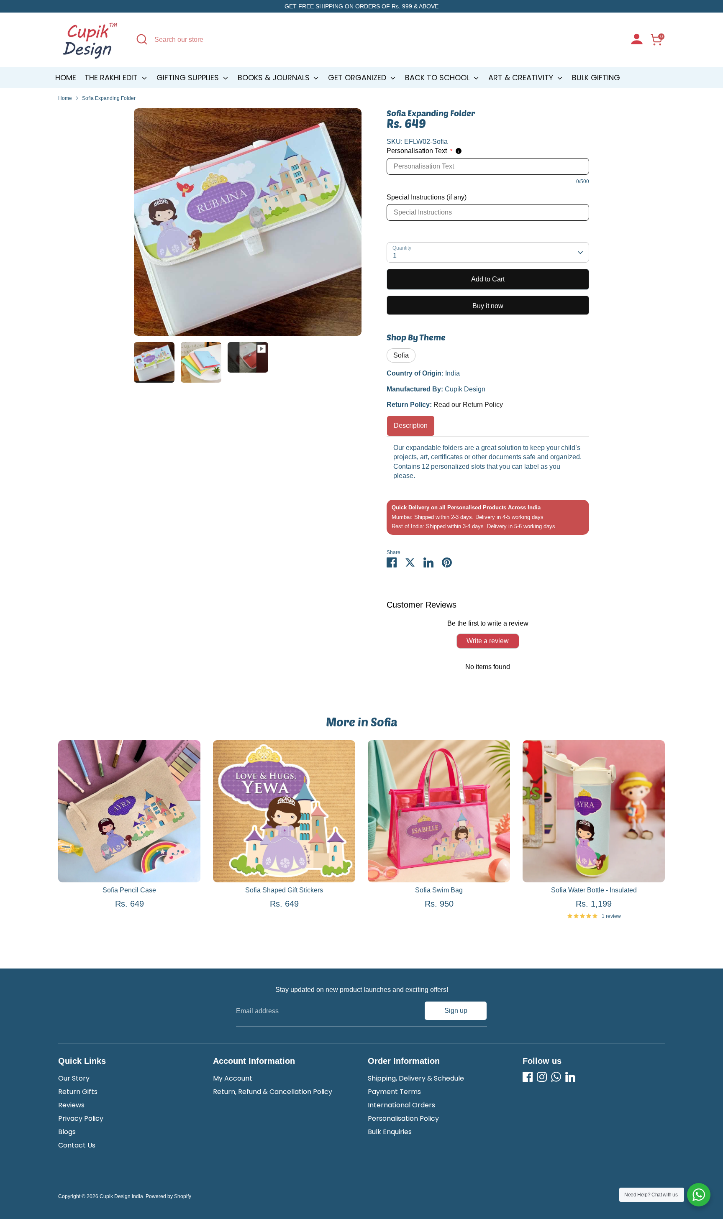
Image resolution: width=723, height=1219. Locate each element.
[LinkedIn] (570, 1077)
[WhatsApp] (556, 1077)
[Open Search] (141, 39)
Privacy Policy (80, 1118)
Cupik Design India (121, 1196)
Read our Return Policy (468, 404)
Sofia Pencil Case (129, 890)
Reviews (71, 1105)
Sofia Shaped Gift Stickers (284, 890)
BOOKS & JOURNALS (275, 77)
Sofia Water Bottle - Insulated (594, 890)
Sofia (401, 355)
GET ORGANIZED (358, 77)
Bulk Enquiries (390, 1132)
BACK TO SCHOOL (438, 77)
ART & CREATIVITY (521, 77)
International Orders (401, 1105)
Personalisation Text (419, 150)
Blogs (67, 1132)
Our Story (74, 1078)
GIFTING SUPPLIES (188, 77)
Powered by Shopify (168, 1196)
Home (65, 77)
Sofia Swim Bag (439, 890)
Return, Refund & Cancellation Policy (272, 1091)
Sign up (455, 1010)
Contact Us (76, 1145)
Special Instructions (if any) (427, 197)
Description (411, 425)
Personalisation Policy (403, 1118)
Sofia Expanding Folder (109, 98)
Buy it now (487, 305)
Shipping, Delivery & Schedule (416, 1078)
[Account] (637, 40)
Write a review (488, 640)
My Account (232, 1078)
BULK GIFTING (596, 77)
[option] (248, 225)
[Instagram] (542, 1077)
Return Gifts (77, 1091)
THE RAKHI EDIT (112, 77)
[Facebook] (528, 1077)
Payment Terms (394, 1091)
